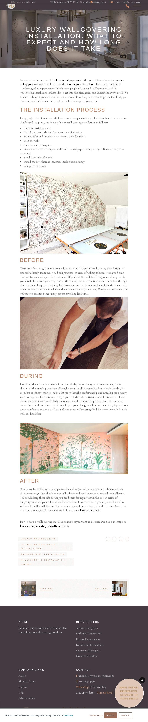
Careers (22, 687)
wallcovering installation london (43, 562)
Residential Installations (90, 645)
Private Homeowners (88, 639)
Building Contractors (88, 633)
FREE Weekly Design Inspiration (82, 2)
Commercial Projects (88, 650)
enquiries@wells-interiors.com (96, 675)
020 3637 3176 (87, 681)
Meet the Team (26, 681)
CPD (21, 692)
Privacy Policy (26, 698)
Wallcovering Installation (43, 554)
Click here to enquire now (23, 2)
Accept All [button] (110, 715)
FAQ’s (22, 675)
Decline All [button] (125, 715)
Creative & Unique (87, 656)
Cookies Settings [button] (95, 715)
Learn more (68, 715)
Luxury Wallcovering (38, 539)
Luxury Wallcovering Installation (38, 547)
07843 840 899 (98, 687)
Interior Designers (87, 628)
